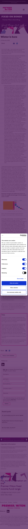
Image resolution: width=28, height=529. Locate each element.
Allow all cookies (14, 283)
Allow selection (14, 287)
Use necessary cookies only (14, 292)
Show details (20, 278)
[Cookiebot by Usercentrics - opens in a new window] (20, 235)
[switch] (24, 264)
